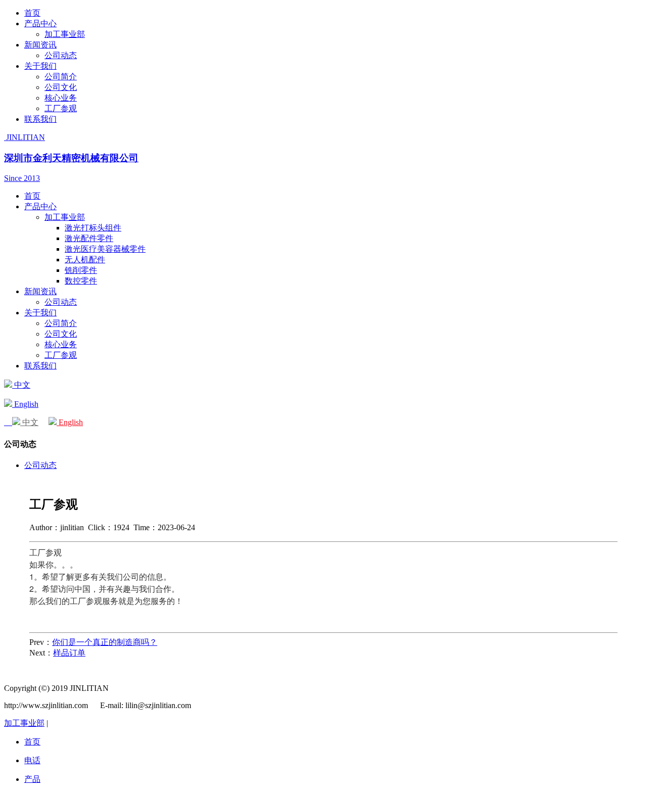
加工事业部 (64, 34)
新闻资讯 (40, 44)
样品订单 (69, 652)
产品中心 (40, 23)
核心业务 (60, 98)
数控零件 (81, 280)
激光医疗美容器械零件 (105, 249)
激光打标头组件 (93, 227)
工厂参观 (60, 108)
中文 (21, 385)
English (25, 404)
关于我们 (40, 66)
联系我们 (40, 119)
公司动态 (60, 55)
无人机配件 (85, 259)
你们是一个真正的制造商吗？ (104, 642)
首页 (32, 13)
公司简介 (60, 76)
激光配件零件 (89, 238)
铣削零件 (81, 270)
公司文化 (60, 87)
